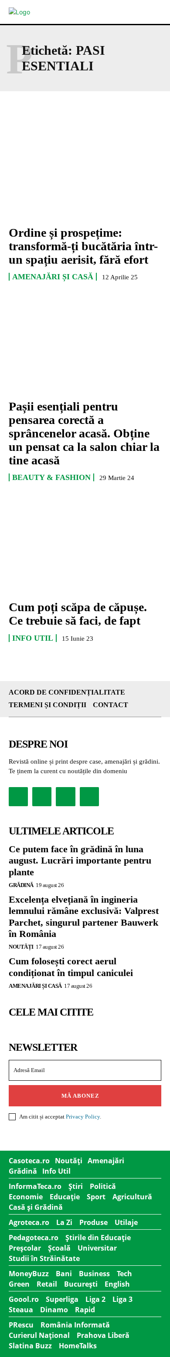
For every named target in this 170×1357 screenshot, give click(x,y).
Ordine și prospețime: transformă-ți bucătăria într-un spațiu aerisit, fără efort (83, 246)
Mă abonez (80, 1095)
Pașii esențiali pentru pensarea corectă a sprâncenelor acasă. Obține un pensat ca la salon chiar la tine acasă (84, 433)
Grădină (21, 885)
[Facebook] (18, 796)
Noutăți (21, 946)
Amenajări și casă (52, 277)
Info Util (32, 638)
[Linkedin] (65, 796)
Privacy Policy (83, 1116)
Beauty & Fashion (51, 477)
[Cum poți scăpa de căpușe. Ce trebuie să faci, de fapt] (85, 546)
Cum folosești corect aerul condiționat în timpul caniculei (71, 967)
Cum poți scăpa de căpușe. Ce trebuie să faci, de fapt (78, 613)
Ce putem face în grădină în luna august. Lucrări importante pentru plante (80, 860)
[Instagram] (41, 796)
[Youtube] (89, 796)
